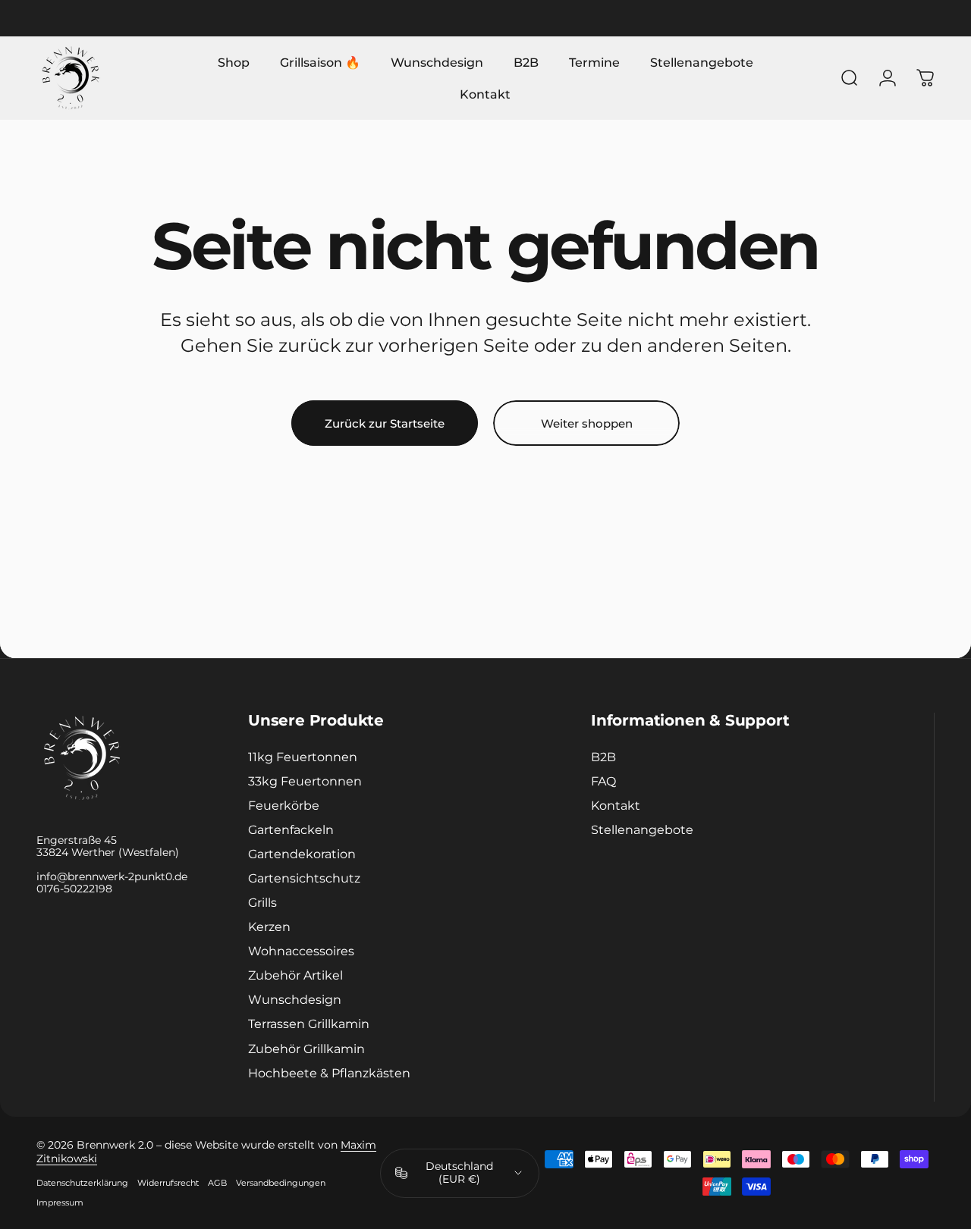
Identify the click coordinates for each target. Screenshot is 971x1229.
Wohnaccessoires (301, 951)
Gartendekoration (302, 854)
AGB (217, 1182)
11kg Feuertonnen (302, 756)
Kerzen (269, 927)
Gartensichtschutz (304, 878)
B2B (603, 756)
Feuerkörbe (283, 806)
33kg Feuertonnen (305, 781)
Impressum (59, 1202)
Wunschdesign (294, 1000)
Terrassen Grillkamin (308, 1024)
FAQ (603, 781)
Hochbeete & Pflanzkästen (329, 1072)
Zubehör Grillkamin (306, 1048)
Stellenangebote (642, 830)
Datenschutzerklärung (82, 1182)
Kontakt (615, 806)
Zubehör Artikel (295, 975)
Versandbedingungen (280, 1182)
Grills (262, 903)
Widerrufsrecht (168, 1182)
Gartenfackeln (291, 830)
